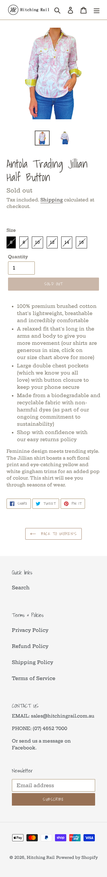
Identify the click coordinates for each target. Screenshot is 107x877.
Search (20, 588)
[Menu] (96, 10)
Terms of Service (33, 678)
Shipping (51, 200)
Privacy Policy (30, 630)
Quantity (18, 256)
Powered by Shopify (77, 857)
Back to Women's (58, 533)
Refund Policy (30, 646)
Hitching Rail (41, 857)
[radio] (11, 242)
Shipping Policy (32, 662)
